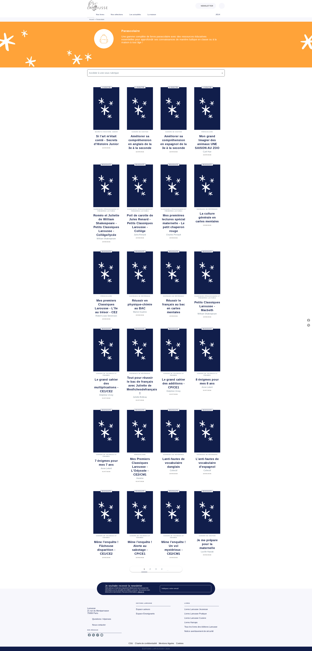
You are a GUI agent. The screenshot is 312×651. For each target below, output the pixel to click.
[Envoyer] (208, 589)
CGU (131, 643)
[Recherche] (222, 6)
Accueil (91, 19)
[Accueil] (97, 6)
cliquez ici (141, 592)
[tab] (90, 14)
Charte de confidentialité (146, 643)
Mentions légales (166, 643)
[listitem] (89, 635)
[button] (205, 6)
